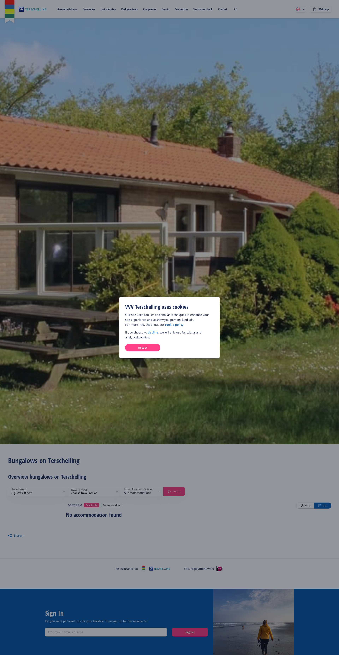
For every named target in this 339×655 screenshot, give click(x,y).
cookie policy (174, 325)
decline (153, 332)
